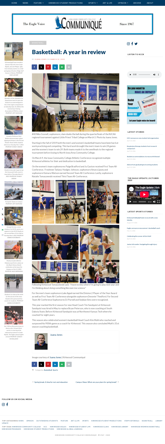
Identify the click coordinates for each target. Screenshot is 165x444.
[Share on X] (41, 67)
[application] (144, 194)
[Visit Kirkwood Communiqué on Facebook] (132, 44)
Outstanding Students (47, 421)
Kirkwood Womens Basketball (145, 427)
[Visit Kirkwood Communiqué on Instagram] (128, 44)
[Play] (130, 201)
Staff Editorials (131, 421)
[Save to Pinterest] (48, 67)
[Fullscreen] (158, 201)
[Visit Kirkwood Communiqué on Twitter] (136, 44)
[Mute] (154, 201)
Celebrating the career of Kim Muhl (139, 236)
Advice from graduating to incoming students (142, 165)
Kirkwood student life (80, 427)
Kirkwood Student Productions (66, 3)
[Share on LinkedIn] (55, 67)
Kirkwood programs (11, 429)
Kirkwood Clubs (101, 427)
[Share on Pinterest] (45, 220)
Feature (38, 3)
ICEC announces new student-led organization (143, 138)
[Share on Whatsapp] (41, 220)
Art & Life (107, 3)
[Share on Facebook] (34, 67)
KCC (45, 427)
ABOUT (150, 3)
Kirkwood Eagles (58, 427)
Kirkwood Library (120, 427)
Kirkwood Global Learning (70, 429)
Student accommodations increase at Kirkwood (143, 156)
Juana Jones (41, 59)
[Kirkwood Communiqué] (82, 24)
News (25, 3)
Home (14, 3)
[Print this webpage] (69, 67)
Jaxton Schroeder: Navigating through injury (142, 244)
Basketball (38, 43)
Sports (92, 3)
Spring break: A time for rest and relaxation (51, 382)
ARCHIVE (137, 3)
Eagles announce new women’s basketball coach (143, 228)
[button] (43, 202)
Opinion (122, 3)
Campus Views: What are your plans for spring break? (96, 382)
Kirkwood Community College (26, 427)
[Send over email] (62, 67)
